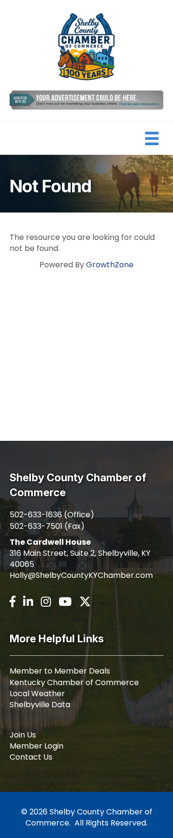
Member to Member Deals (60, 670)
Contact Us (31, 757)
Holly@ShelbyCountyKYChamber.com (81, 575)
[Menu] (152, 138)
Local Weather (37, 693)
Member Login (36, 745)
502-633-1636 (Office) (52, 514)
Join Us (23, 734)
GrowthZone (110, 264)
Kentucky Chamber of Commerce (74, 682)
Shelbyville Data (40, 704)
